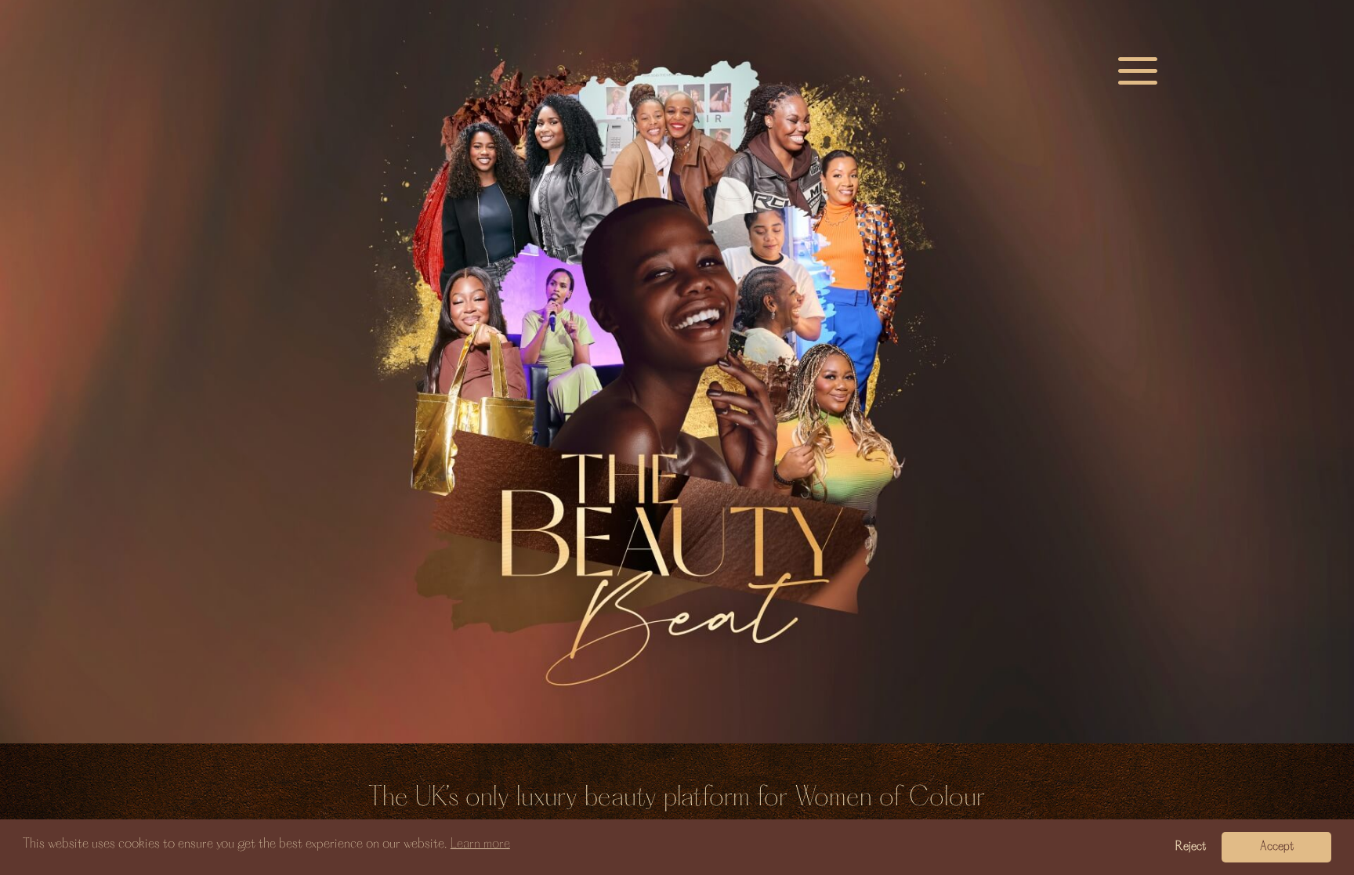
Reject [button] (1190, 847)
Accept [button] (1277, 847)
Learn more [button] (480, 844)
